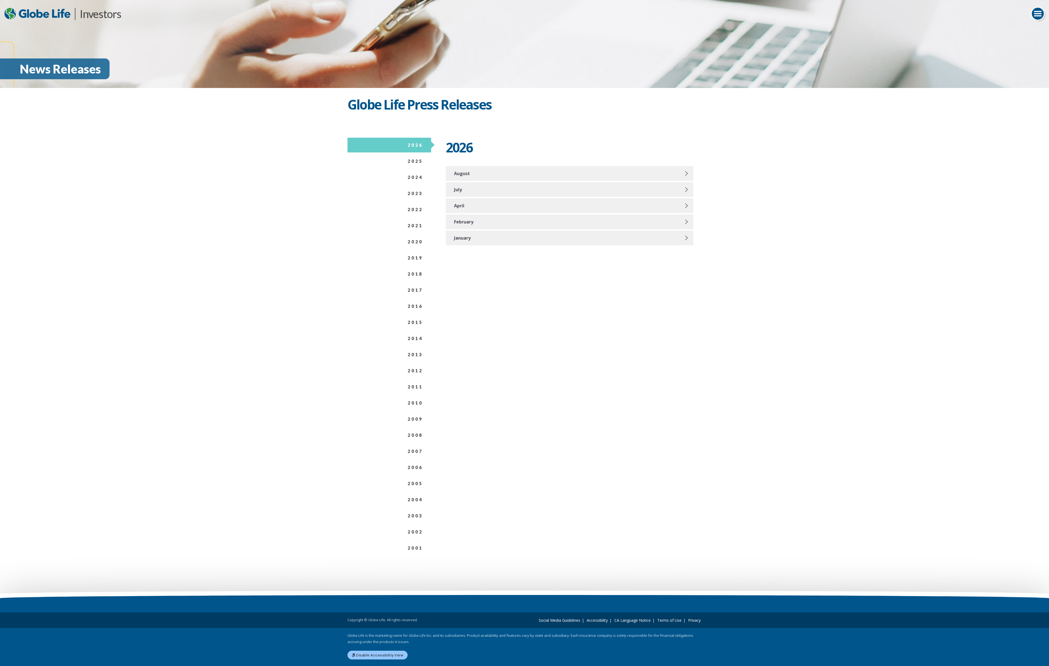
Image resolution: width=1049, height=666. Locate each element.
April (459, 206)
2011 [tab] (415, 386)
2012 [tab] (415, 370)
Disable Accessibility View (379, 655)
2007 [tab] (415, 451)
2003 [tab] (415, 515)
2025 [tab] (415, 161)
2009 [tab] (415, 419)
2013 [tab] (415, 354)
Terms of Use (669, 620)
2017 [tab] (415, 290)
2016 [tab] (415, 306)
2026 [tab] (415, 145)
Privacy (694, 620)
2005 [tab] (415, 483)
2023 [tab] (415, 193)
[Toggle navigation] (1038, 13)
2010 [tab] (415, 402)
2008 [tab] (415, 435)
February (463, 222)
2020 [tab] (415, 241)
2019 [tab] (415, 257)
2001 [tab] (415, 547)
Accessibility (597, 620)
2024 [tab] (415, 177)
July (458, 190)
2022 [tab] (415, 209)
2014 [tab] (415, 338)
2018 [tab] (415, 273)
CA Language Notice (632, 620)
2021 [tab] (415, 225)
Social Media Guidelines (559, 620)
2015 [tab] (415, 322)
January (462, 238)
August (462, 173)
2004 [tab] (415, 499)
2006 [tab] (415, 467)
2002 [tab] (415, 531)
